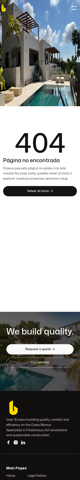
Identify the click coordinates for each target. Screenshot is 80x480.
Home (10, 475)
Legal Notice (37, 475)
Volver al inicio (40, 191)
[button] (74, 8)
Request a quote (40, 349)
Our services (40, 362)
